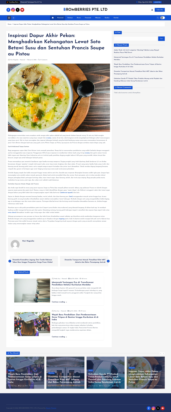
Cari (119, 32)
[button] (161, 353)
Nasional (60, 17)
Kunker (107, 17)
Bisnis (79, 17)
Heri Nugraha (14, 59)
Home (9, 24)
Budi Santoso (15, 386)
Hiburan (98, 17)
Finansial (88, 17)
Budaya (70, 17)
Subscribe (160, 10)
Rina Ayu (56, 311)
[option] (25, 373)
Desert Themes (51, 408)
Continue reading (59, 302)
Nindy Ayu (57, 278)
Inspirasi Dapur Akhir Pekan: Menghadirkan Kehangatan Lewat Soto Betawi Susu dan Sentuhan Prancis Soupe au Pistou (51, 24)
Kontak (116, 17)
